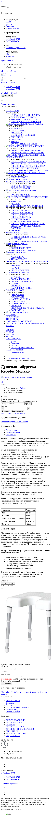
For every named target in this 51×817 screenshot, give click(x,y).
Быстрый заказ (17, 411)
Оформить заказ (7, 104)
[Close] (2, 588)
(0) (2, 382)
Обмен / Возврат (13, 432)
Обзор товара (11, 430)
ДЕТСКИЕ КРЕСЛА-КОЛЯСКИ (20, 729)
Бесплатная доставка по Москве (14, 422)
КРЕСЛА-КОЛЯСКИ (15, 722)
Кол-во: (4, 406)
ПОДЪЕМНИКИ (13, 736)
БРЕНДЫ (10, 330)
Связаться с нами (13, 712)
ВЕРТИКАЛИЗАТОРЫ (16, 733)
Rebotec (23, 388)
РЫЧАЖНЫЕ (12, 731)
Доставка (10, 26)
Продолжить (6, 683)
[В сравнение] (4, 384)
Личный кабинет (13, 701)
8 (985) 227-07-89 (13, 41)
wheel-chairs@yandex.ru (16, 48)
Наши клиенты (12, 28)
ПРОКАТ (10, 332)
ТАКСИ (9, 336)
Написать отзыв (8, 583)
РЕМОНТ (10, 334)
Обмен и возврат (13, 709)
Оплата (9, 24)
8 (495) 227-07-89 (13, 39)
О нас (8, 22)
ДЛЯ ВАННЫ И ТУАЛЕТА (17, 358)
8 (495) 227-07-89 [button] (8, 773)
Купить (28, 404)
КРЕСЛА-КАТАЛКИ (15, 727)
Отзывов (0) (11, 435)
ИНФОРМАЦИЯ (13, 339)
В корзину (5, 411)
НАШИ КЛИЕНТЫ (14, 350)
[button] (7, 60)
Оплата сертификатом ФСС (17, 707)
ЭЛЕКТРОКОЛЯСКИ (15, 720)
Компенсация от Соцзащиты (13, 413)
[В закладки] (2, 384)
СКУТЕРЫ (10, 724)
